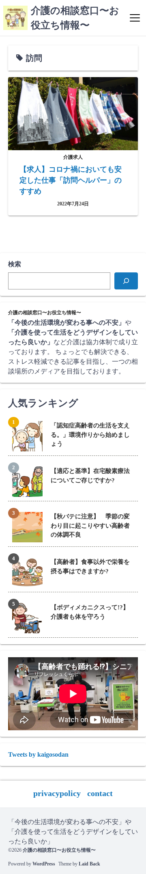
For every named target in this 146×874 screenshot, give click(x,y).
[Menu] (135, 18)
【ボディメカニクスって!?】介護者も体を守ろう (90, 612)
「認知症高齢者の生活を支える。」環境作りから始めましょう (90, 434)
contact (100, 793)
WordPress (43, 864)
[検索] (126, 280)
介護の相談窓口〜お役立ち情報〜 (59, 850)
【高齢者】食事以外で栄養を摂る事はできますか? (90, 566)
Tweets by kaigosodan (38, 754)
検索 (14, 264)
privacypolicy (57, 793)
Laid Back (89, 864)
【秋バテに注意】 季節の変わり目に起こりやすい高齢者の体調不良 (90, 525)
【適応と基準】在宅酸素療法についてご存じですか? (90, 475)
